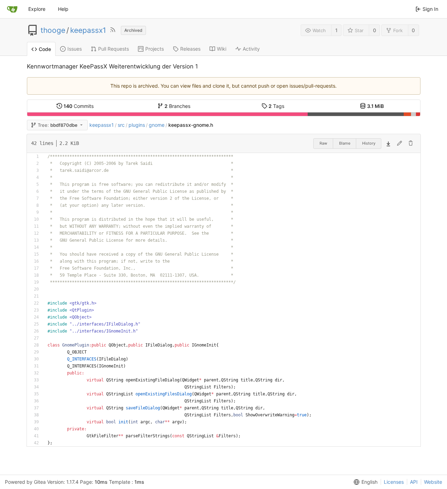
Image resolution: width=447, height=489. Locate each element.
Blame (344, 143)
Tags (276, 106)
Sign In (430, 9)
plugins (137, 125)
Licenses (394, 482)
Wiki (221, 49)
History (368, 143)
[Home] (12, 9)
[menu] (364, 482)
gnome (156, 125)
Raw (323, 143)
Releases (190, 49)
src (121, 125)
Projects (154, 49)
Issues (74, 49)
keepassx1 (88, 30)
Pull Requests (113, 49)
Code (45, 49)
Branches (177, 106)
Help (63, 9)
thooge (53, 30)
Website (433, 482)
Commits (79, 106)
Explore (36, 9)
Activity (251, 49)
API (414, 482)
